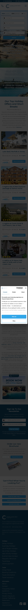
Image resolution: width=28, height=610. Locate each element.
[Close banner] (25, 288)
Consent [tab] (5, 292)
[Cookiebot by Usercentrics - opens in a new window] (17, 288)
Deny (14, 321)
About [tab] (23, 292)
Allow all (14, 316)
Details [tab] (14, 292)
